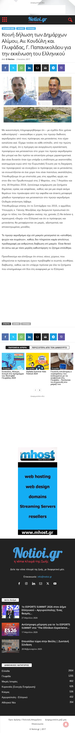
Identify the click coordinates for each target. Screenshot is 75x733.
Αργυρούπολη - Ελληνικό (14, 697)
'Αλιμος (20, 28)
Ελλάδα (6, 671)
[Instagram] (27, 584)
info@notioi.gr (45, 576)
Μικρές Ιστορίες (9, 681)
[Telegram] (53, 67)
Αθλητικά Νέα (9, 702)
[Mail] (41, 584)
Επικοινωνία (37, 723)
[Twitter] (13, 67)
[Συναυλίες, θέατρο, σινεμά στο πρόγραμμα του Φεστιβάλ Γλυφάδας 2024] (13, 361)
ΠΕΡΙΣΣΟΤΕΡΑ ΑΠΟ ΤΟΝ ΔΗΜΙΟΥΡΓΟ (49, 347)
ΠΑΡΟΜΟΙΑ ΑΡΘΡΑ (17, 347)
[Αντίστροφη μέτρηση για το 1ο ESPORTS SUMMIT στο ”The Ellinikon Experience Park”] (10, 629)
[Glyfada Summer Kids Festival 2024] (37, 361)
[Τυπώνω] (45, 67)
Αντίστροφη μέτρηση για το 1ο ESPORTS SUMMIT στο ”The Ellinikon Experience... (46, 626)
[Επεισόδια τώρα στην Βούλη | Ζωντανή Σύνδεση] (10, 646)
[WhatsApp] (21, 67)
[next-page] (39, 390)
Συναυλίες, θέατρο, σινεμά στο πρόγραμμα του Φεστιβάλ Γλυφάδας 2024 (13, 374)
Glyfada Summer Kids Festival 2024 (36, 372)
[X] (48, 584)
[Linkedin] (29, 67)
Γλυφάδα (31, 28)
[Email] (37, 67)
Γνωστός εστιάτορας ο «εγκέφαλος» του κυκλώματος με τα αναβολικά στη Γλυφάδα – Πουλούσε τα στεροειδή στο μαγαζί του (61, 377)
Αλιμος (16, 324)
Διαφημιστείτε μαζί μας (55, 719)
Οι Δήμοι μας (8, 28)
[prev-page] (35, 390)
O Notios (10, 59)
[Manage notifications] (66, 724)
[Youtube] (55, 584)
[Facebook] (5, 67)
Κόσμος (5, 692)
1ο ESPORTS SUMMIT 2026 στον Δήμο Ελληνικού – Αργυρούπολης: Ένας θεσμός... (44, 610)
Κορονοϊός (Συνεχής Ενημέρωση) (18, 687)
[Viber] (61, 67)
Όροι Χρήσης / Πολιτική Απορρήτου (25, 719)
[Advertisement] (37, 9)
